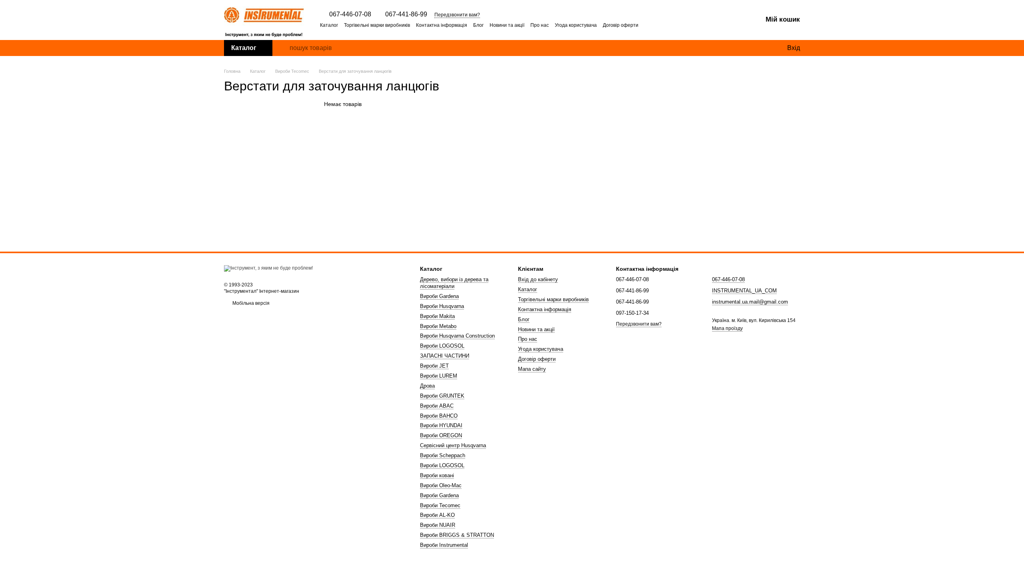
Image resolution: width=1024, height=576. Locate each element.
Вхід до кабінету (538, 279)
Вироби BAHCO (439, 416)
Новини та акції (507, 25)
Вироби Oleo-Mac (441, 485)
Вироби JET (434, 366)
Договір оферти (620, 25)
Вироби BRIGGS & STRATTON (457, 535)
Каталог (329, 25)
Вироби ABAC (437, 406)
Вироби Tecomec (440, 505)
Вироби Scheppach (442, 455)
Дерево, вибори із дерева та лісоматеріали (454, 282)
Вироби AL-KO (437, 515)
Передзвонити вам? (457, 15)
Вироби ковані (437, 475)
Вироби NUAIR (437, 525)
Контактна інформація (441, 25)
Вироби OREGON (441, 435)
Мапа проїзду (727, 328)
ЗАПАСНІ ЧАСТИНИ (444, 356)
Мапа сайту (532, 369)
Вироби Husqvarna (442, 306)
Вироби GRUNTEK (442, 396)
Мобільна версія (250, 303)
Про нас (539, 25)
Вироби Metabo (438, 326)
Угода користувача (576, 25)
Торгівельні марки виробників (377, 25)
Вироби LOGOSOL (442, 346)
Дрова (427, 386)
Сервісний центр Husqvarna (453, 445)
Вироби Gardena (439, 296)
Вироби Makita (437, 316)
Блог (478, 25)
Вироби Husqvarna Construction (457, 336)
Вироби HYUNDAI (441, 425)
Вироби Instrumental (444, 545)
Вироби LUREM (438, 376)
